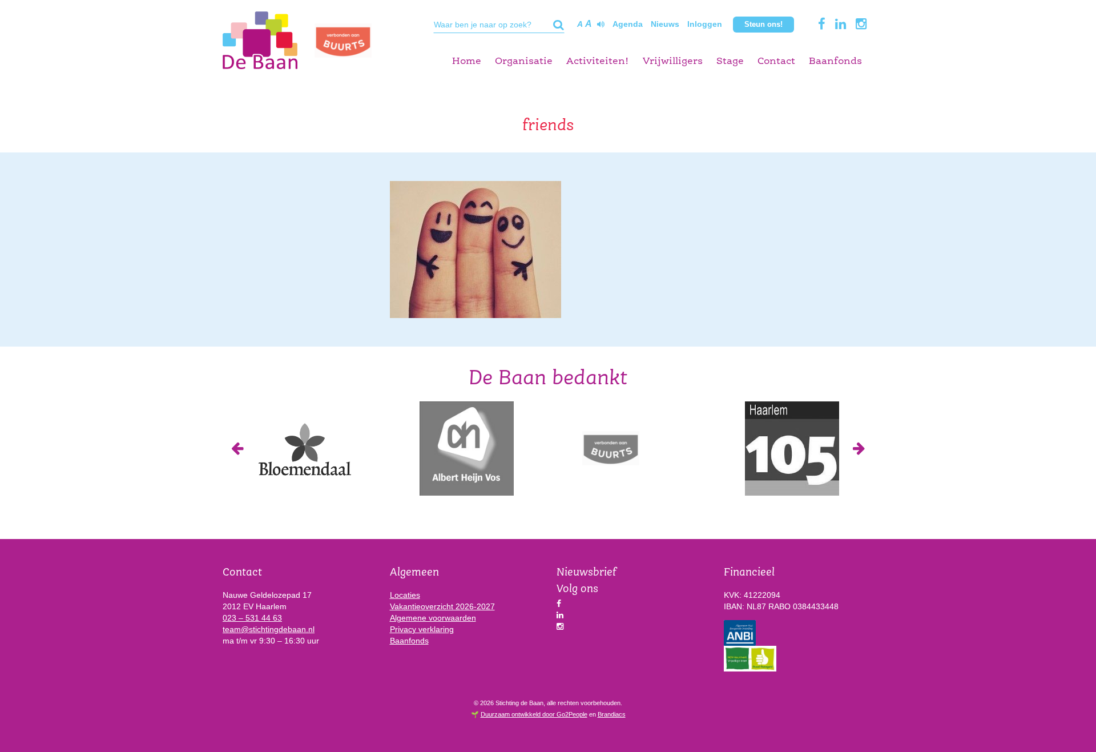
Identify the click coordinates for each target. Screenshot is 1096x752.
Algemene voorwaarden (433, 617)
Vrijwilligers (673, 61)
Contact (776, 61)
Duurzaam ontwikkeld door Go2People (534, 714)
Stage (730, 61)
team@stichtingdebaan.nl (269, 629)
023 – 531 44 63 (252, 617)
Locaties (405, 595)
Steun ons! (763, 24)
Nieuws (665, 24)
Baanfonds (835, 61)
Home (466, 61)
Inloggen (704, 24)
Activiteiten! (597, 61)
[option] (304, 448)
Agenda (628, 24)
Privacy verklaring (422, 629)
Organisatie (524, 61)
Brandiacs (612, 714)
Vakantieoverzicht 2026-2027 (442, 606)
